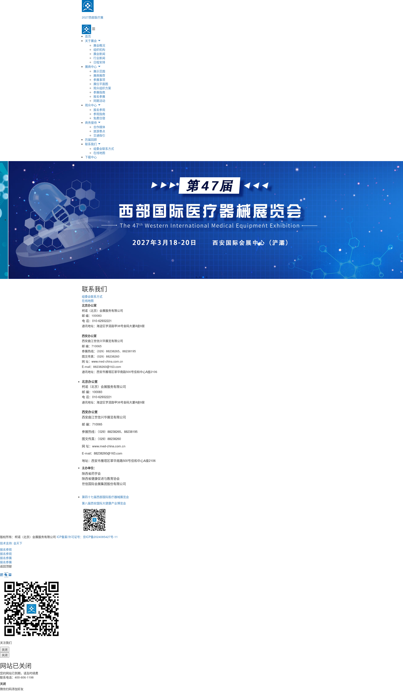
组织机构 (99, 49)
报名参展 (99, 96)
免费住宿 (99, 118)
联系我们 (91, 144)
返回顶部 (6, 566)
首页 (88, 36)
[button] (196, 277)
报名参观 (99, 109)
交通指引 (99, 135)
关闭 (5, 649)
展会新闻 (99, 54)
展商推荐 (99, 75)
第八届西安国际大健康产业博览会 (104, 503)
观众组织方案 (102, 88)
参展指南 (99, 92)
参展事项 (99, 79)
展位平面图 (100, 84)
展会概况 (99, 45)
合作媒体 (99, 127)
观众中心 (91, 105)
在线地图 (99, 153)
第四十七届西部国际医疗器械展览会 (105, 497)
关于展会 (91, 40)
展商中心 (91, 66)
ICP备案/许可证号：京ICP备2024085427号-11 (87, 537)
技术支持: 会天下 (11, 543)
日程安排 (99, 62)
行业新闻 (99, 58)
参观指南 (99, 114)
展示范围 (99, 71)
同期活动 (99, 100)
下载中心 (91, 157)
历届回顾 (91, 139)
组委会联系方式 (103, 148)
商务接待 (91, 122)
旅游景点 (99, 131)
